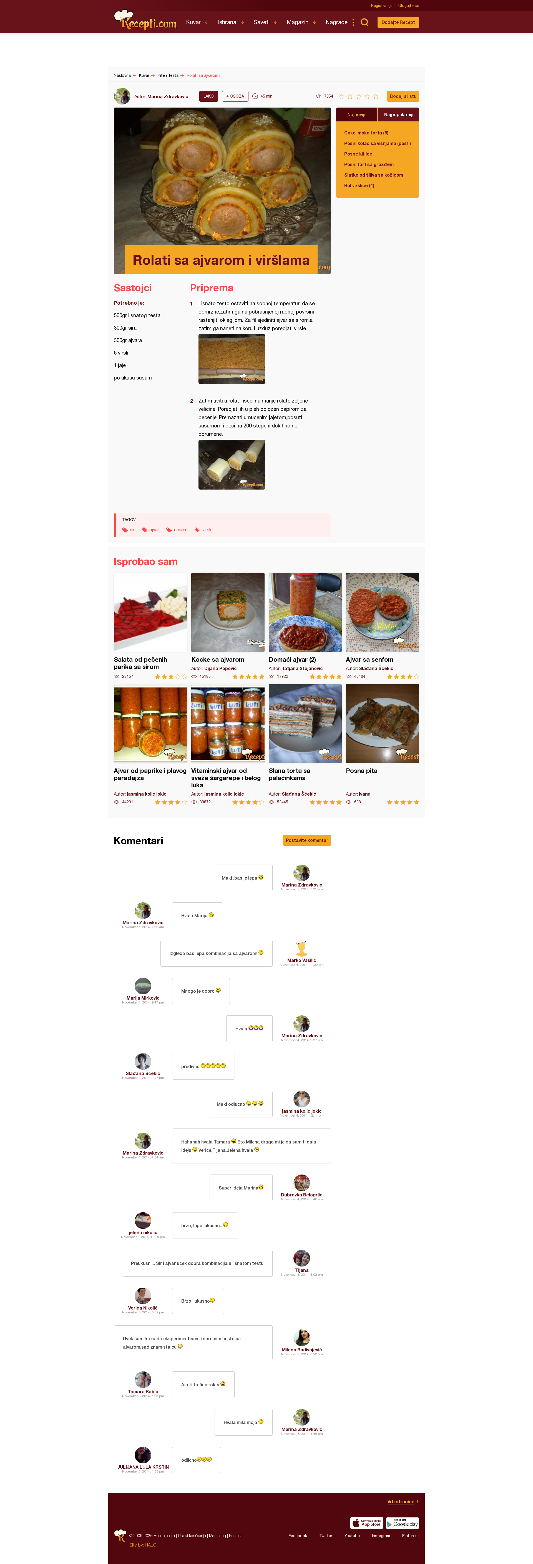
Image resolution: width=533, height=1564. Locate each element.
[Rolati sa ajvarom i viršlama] (257, 359)
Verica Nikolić (143, 1307)
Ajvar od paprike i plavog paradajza (150, 744)
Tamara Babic (143, 1391)
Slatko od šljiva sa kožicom (373, 174)
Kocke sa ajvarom (228, 626)
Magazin (297, 22)
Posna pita (382, 744)
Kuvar (193, 22)
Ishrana (227, 22)
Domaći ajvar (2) (305, 626)
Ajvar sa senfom (382, 626)
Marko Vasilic (301, 960)
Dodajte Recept (398, 22)
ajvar (154, 529)
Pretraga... (364, 22)
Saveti (261, 22)
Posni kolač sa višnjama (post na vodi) (377, 143)
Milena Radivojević (302, 1349)
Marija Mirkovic (143, 997)
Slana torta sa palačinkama (305, 744)
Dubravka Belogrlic (302, 1194)
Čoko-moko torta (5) (366, 132)
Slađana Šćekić (143, 1073)
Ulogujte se (408, 5)
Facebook (298, 1536)
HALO (150, 1544)
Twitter (325, 1536)
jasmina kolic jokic (302, 1111)
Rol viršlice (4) (359, 185)
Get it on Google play (402, 1523)
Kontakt (235, 1535)
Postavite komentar (307, 840)
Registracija (382, 5)
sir (132, 529)
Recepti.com (146, 20)
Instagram (381, 1536)
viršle (207, 529)
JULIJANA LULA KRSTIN (143, 1466)
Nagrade (337, 22)
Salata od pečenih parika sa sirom (150, 626)
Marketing (217, 1535)
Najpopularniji (398, 114)
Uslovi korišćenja (192, 1535)
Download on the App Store (366, 1523)
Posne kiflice (358, 153)
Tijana (302, 1270)
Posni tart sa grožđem (369, 164)
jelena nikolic (143, 1232)
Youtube (352, 1536)
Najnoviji (356, 114)
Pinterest (410, 1536)
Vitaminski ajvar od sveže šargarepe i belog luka (228, 744)
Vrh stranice (401, 1501)
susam (180, 529)
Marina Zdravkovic (167, 96)
